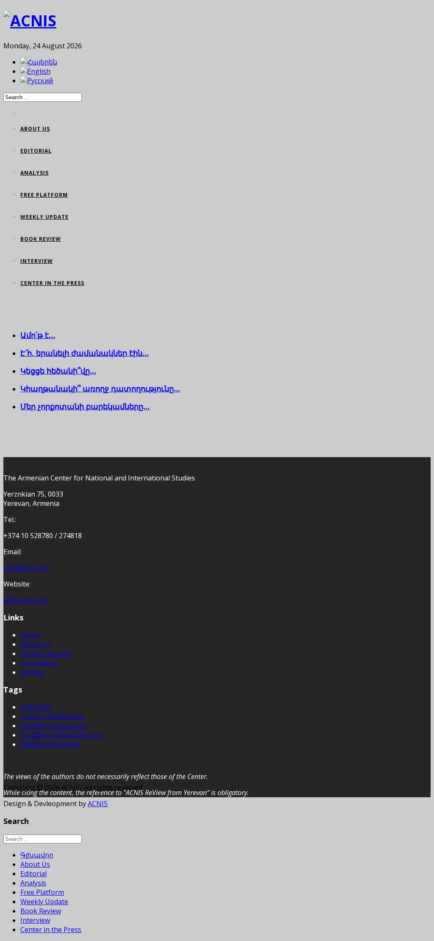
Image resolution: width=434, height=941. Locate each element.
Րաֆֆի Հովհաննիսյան (61, 735)
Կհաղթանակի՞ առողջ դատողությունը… (100, 388)
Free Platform (44, 194)
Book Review (40, 239)
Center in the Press (52, 283)
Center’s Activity (45, 653)
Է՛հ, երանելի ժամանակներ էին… (84, 353)
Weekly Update (44, 217)
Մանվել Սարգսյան (53, 725)
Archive (32, 672)
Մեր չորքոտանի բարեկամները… (85, 406)
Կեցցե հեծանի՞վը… (58, 371)
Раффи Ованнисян (50, 744)
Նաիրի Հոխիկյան (51, 716)
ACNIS (98, 803)
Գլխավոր (36, 855)
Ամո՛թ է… (37, 335)
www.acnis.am (25, 600)
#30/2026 (35, 707)
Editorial (36, 150)
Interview (36, 261)
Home (29, 634)
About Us (35, 128)
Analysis (34, 172)
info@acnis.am (26, 567)
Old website (38, 662)
